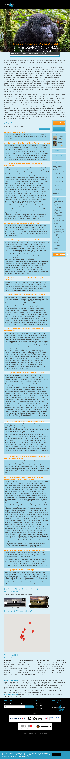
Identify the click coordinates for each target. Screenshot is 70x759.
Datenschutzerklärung (22, 755)
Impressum (39, 705)
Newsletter (39, 708)
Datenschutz (39, 703)
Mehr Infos (60, 139)
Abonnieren (29, 707)
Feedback (38, 707)
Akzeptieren (56, 754)
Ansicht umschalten (44, 129)
